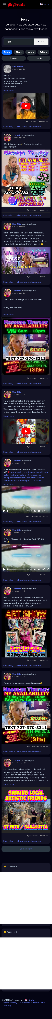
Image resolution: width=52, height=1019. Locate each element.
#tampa (23, 472)
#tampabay (34, 472)
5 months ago (17, 677)
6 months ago (17, 763)
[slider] (16, 511)
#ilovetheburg (37, 477)
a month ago (17, 69)
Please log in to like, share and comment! (22, 126)
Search (41, 42)
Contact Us (24, 1002)
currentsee (17, 66)
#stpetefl (8, 480)
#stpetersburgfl (21, 480)
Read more (9, 90)
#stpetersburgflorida (20, 477)
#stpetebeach (35, 475)
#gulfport (22, 475)
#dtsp (7, 477)
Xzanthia (16, 135)
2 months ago (17, 394)
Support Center (38, 1002)
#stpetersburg (11, 475)
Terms (6, 1002)
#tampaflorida (36, 480)
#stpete (14, 472)
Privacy (14, 1002)
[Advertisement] (26, 898)
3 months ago (17, 463)
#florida (44, 472)
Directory (7, 1005)
